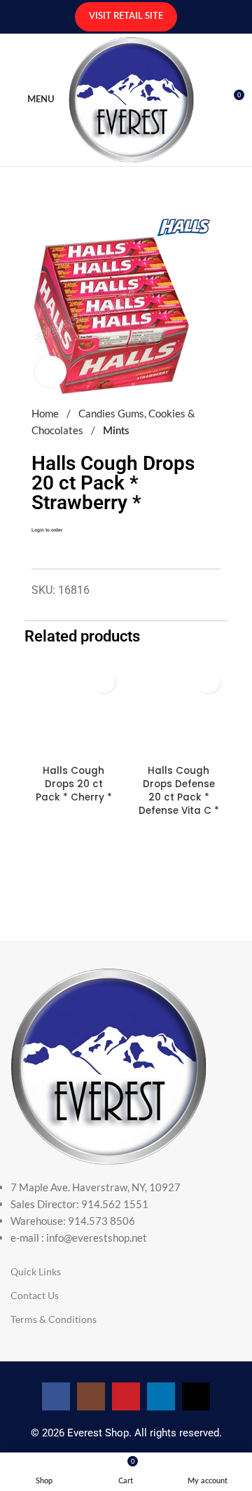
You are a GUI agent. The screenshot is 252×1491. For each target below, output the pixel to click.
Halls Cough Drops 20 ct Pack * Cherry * (74, 784)
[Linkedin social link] (161, 1396)
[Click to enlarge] (50, 371)
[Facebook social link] (56, 1396)
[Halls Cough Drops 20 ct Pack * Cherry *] (73, 711)
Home (46, 413)
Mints (116, 431)
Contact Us (34, 1295)
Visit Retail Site (126, 16)
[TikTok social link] (196, 1396)
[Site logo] (131, 98)
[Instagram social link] (91, 1396)
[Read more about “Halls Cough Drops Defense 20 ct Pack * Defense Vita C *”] (208, 681)
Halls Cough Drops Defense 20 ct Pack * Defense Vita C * (179, 790)
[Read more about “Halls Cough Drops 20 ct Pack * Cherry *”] (103, 681)
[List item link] (125, 1212)
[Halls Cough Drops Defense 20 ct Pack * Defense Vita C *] (178, 711)
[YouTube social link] (126, 1396)
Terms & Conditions (53, 1319)
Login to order (46, 530)
